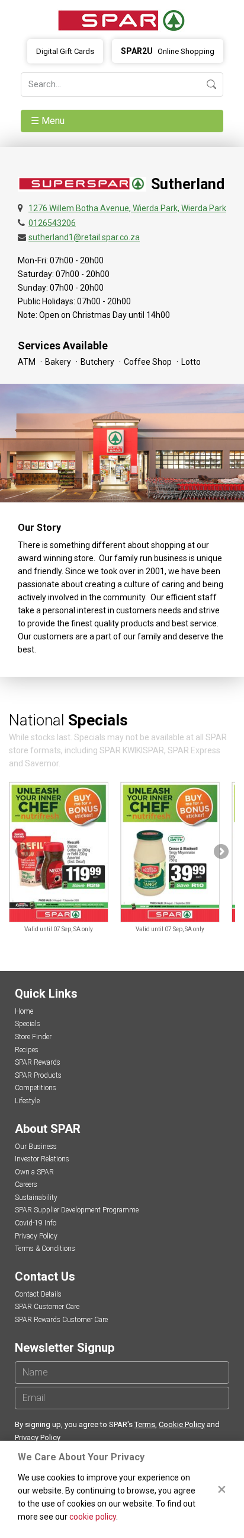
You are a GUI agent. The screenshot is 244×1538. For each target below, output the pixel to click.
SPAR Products (38, 1075)
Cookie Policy (182, 1424)
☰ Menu (49, 120)
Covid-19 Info (35, 1223)
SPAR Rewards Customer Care (61, 1320)
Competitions (35, 1088)
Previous (24, 852)
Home (24, 1011)
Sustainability (36, 1197)
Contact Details (38, 1294)
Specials (27, 1024)
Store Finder (33, 1037)
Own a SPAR (34, 1172)
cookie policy (92, 1516)
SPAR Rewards (37, 1062)
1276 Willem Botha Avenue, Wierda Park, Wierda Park (127, 208)
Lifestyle (27, 1101)
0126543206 (52, 223)
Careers (26, 1184)
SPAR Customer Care (47, 1307)
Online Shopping (167, 51)
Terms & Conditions (45, 1248)
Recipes (26, 1050)
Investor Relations (42, 1159)
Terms (144, 1424)
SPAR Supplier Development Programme (77, 1210)
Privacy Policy (36, 1236)
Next (220, 852)
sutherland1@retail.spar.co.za (84, 237)
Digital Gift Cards (65, 51)
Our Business (36, 1146)
